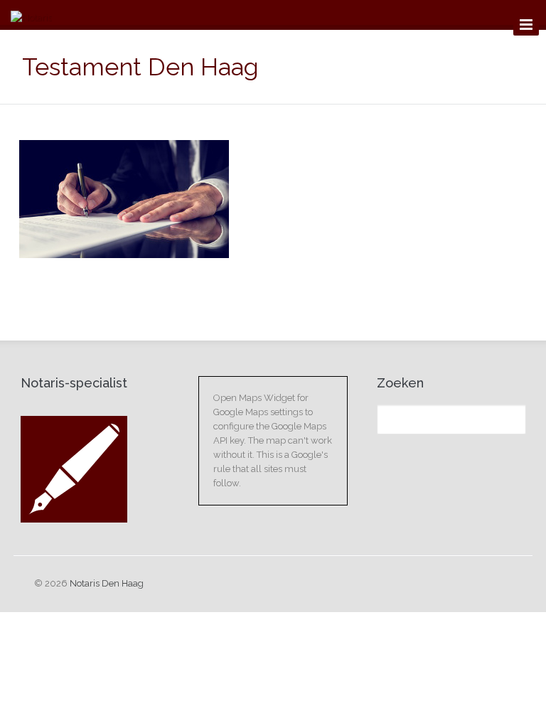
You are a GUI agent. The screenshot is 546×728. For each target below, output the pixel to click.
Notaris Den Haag (107, 583)
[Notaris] (31, 17)
